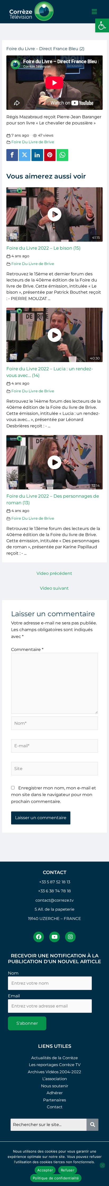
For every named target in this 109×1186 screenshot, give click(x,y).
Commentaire (27, 649)
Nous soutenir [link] (54, 1085)
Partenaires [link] (54, 1099)
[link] (102, 25)
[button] (94, 12)
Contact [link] (54, 1106)
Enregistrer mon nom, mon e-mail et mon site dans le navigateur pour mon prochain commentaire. (53, 794)
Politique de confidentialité (56, 1178)
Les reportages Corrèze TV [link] (54, 1064)
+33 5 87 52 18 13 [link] (54, 881)
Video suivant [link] (54, 588)
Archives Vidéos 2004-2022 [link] (54, 1071)
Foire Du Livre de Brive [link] (32, 142)
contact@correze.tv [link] (54, 900)
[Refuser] (102, 1165)
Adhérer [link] (55, 1092)
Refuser (67, 1170)
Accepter (45, 1170)
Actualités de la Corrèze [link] (54, 1057)
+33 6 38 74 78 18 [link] (54, 890)
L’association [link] (54, 1078)
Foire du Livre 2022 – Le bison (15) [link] (43, 248)
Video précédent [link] (54, 573)
